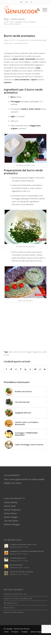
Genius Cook (9, 506)
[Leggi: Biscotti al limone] (6, 566)
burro (20, 352)
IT (31, 2)
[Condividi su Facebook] (6, 369)
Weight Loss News (12, 483)
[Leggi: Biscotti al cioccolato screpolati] (6, 573)
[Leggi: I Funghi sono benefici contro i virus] (6, 546)
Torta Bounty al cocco (18, 558)
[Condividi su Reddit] (40, 369)
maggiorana (36, 352)
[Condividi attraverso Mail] (44, 369)
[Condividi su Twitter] (11, 369)
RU (26, 2)
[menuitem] (21, 2)
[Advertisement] (27, 329)
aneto (15, 352)
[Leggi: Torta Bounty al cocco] (6, 559)
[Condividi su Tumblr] (30, 369)
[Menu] (43, 9)
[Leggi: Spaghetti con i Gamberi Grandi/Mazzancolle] (6, 552)
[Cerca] (37, 9)
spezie (6, 355)
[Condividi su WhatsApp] (16, 369)
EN (21, 2)
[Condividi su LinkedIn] (25, 369)
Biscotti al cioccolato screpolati (21, 572)
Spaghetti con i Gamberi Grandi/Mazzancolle (27, 551)
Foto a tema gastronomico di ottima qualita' (24, 479)
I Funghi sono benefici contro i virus (23, 544)
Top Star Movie (11, 520)
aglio (10, 352)
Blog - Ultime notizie (14, 19)
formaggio (28, 352)
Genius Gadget (11, 517)
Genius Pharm (10, 513)
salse (44, 352)
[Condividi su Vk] (35, 369)
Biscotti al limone (16, 565)
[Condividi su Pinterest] (20, 369)
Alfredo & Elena (22, 43)
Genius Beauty (10, 502)
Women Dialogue (12, 524)
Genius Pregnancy (12, 509)
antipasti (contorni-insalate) (28, 40)
